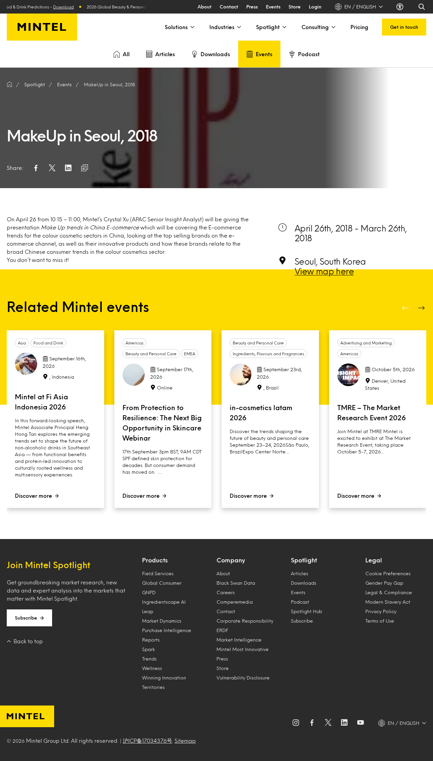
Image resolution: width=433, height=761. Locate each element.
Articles (165, 54)
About (204, 6)
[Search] (422, 7)
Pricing (359, 27)
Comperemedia (234, 602)
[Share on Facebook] (36, 168)
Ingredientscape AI (164, 602)
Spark (148, 649)
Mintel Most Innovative (242, 649)
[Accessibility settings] (400, 7)
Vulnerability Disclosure (243, 677)
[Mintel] (42, 27)
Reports (151, 640)
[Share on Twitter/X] (52, 168)
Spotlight (268, 27)
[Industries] (238, 27)
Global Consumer (162, 583)
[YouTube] (361, 723)
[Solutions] (192, 27)
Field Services (158, 573)
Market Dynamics (161, 621)
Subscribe (26, 618)
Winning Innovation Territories (164, 682)
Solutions (176, 27)
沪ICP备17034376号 (147, 740)
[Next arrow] (422, 308)
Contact (229, 6)
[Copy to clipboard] (85, 168)
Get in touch (404, 27)
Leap (147, 611)
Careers (225, 592)
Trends (149, 659)
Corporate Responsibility (244, 621)
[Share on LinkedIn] (68, 168)
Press (252, 6)
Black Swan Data (235, 583)
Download (56, 6)
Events (273, 6)
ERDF (222, 630)
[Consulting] (333, 27)
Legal (373, 560)
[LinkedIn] (344, 723)
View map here (324, 271)
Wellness (152, 668)
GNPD (149, 592)
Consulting (315, 27)
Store (295, 6)
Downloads (215, 54)
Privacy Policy (380, 611)
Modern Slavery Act (387, 602)
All (126, 54)
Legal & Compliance (388, 592)
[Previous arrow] (406, 308)
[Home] (9, 84)
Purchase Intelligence (166, 630)
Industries (221, 27)
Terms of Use (379, 621)
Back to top (28, 641)
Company (230, 560)
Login (315, 6)
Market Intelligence (238, 640)
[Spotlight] (284, 27)
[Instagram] (296, 723)
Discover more (33, 495)
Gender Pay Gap (384, 583)
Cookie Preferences (388, 573)
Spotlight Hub (306, 611)
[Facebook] (312, 723)
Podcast (309, 54)
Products (155, 560)
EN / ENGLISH (360, 6)
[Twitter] (328, 723)
